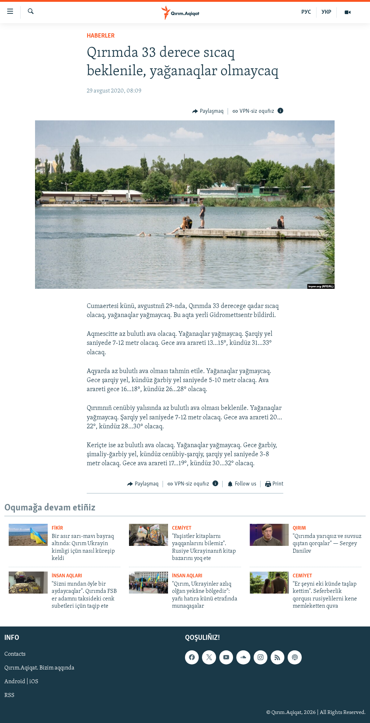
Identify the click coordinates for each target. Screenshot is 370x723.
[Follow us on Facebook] (192, 657)
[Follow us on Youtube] (226, 657)
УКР (326, 12)
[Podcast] (294, 657)
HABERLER (101, 36)
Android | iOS (21, 682)
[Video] (347, 12)
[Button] (208, 111)
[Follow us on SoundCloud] (243, 657)
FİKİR (57, 528)
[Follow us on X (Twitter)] (209, 657)
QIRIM (299, 528)
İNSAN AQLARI (67, 576)
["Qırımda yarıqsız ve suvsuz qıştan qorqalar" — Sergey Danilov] (269, 535)
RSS (9, 696)
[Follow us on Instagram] (260, 657)
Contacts (15, 655)
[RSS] (277, 657)
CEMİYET (182, 528)
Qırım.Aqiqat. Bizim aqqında (39, 668)
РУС (306, 12)
